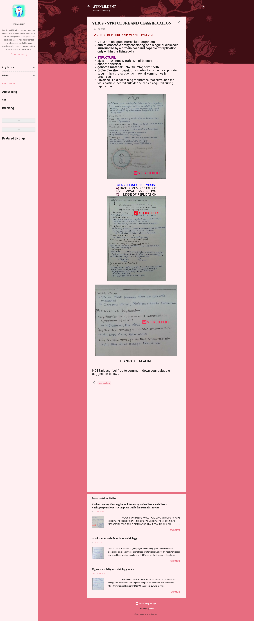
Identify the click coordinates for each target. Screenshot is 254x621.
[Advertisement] (196, 56)
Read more (175, 530)
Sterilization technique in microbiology (114, 538)
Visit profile (19, 55)
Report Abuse (8, 83)
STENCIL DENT (19, 24)
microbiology (104, 383)
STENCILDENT (104, 6)
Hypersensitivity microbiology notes (113, 569)
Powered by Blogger (147, 603)
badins (151, 609)
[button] (178, 23)
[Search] (203, 7)
